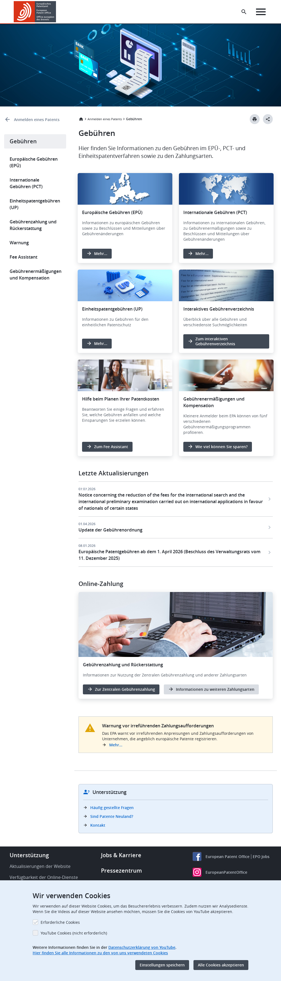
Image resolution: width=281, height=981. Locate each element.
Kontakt (97, 825)
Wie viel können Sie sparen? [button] (221, 446)
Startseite (80, 119)
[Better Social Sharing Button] (268, 119)
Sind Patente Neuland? (111, 816)
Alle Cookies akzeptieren (221, 965)
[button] (57, 11)
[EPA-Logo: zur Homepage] (35, 11)
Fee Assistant (23, 257)
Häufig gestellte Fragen (112, 807)
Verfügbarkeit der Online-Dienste (44, 877)
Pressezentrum (121, 870)
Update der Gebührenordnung (110, 530)
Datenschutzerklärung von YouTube (141, 947)
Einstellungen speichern (162, 965)
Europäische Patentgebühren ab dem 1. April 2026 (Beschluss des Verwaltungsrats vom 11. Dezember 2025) (169, 555)
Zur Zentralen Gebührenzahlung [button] (125, 689)
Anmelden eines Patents (37, 119)
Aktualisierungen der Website (40, 866)
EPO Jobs (261, 856)
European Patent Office (227, 856)
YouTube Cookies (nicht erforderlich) (74, 933)
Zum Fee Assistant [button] (111, 446)
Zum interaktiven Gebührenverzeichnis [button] (215, 341)
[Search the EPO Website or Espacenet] (244, 12)
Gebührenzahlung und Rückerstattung (33, 225)
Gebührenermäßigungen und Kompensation (35, 274)
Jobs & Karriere (121, 855)
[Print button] (255, 119)
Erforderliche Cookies (60, 922)
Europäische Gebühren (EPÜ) (34, 162)
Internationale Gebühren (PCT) (26, 183)
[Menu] (260, 12)
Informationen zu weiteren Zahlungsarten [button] (215, 689)
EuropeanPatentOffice (226, 872)
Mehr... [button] (100, 253)
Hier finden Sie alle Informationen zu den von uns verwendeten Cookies (100, 952)
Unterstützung (29, 855)
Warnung (19, 243)
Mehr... (115, 744)
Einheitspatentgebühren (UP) (35, 204)
